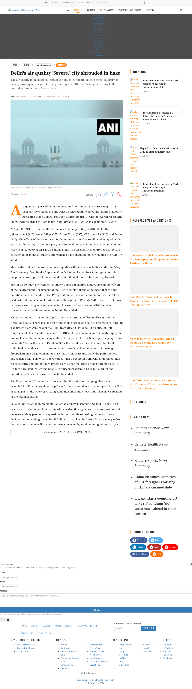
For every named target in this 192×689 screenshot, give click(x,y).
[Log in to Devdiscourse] (144, 2)
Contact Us (102, 3)
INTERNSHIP (27, 633)
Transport (99, 50)
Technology (99, 21)
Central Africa (66, 665)
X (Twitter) (168, 648)
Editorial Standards (25, 644)
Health (99, 38)
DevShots (145, 644)
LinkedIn (140, 547)
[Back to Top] (2, 619)
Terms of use (94, 680)
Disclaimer (81, 680)
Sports (99, 47)
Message (4, 591)
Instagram (167, 655)
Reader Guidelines (25, 648)
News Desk (146, 651)
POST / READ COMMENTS (74, 432)
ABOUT (34, 626)
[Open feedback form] (8, 620)
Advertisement (68, 3)
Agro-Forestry (99, 15)
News (26, 65)
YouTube (167, 651)
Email (3, 581)
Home (15, 65)
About (45, 3)
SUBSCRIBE (148, 628)
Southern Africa (97, 644)
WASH (99, 56)
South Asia (65, 648)
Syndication (22, 651)
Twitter (157, 540)
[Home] (68, 10)
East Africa (65, 668)
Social (99, 44)
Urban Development (99, 53)
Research (145, 648)
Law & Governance (99, 35)
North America (97, 658)
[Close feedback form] (191, 564)
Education (99, 27)
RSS (158, 554)
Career (55, 3)
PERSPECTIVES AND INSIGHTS (129, 10)
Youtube (172, 547)
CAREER (46, 626)
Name (3, 572)
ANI (12, 97)
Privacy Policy (109, 680)
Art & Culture (99, 18)
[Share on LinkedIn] (112, 195)
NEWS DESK (78, 10)
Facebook (140, 540)
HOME (24, 626)
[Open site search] (181, 10)
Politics (99, 32)
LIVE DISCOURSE (106, 10)
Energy (99, 30)
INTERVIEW (150, 10)
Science (99, 41)
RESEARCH (91, 10)
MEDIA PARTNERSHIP (86, 626)
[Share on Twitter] (105, 195)
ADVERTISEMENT (63, 626)
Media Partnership (86, 3)
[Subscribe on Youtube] (119, 195)
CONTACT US (44, 633)
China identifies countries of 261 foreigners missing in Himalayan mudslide (155, 482)
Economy (99, 24)
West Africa (95, 648)
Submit (96, 610)
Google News (141, 554)
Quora (156, 547)
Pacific (63, 644)
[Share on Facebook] (98, 195)
